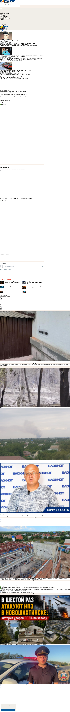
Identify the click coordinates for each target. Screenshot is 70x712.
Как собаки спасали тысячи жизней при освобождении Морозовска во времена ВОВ (14, 44)
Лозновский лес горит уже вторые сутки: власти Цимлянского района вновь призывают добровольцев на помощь (16, 364)
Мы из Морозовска (3, 46)
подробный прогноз (3, 296)
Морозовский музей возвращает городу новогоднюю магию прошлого (11, 73)
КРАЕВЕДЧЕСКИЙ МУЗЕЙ (4, 13)
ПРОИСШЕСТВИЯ (3, 21)
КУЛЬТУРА (2, 14)
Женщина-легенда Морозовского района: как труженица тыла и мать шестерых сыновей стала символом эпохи (18, 45)
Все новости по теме (3, 42)
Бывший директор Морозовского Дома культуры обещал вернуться (11, 60)
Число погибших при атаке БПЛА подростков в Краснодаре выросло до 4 (11, 585)
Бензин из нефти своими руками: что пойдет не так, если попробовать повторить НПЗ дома (30, 579)
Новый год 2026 (2, 61)
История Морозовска (3, 31)
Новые (1, 269)
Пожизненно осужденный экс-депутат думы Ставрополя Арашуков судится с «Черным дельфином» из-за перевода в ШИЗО (17, 589)
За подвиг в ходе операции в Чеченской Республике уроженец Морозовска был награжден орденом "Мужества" (18, 59)
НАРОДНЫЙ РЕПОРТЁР (4, 16)
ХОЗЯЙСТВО (2, 23)
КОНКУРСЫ (2, 12)
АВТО (1, 9)
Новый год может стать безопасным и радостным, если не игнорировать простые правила (15, 74)
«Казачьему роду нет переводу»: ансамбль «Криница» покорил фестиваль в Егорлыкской (47, 364)
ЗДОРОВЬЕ (2, 11)
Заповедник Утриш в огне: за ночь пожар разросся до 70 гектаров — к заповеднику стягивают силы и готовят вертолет (17, 592)
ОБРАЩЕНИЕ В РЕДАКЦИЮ (5, 18)
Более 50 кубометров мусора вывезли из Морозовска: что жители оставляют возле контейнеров (49, 578)
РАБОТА (6, 26)
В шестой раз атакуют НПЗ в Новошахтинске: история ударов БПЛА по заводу (11, 644)
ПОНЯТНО (8, 709)
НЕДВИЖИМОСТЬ (3, 17)
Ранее (9, 269)
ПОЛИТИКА (2, 20)
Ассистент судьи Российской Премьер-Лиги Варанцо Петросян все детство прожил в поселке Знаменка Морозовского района (21, 58)
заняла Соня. (7, 196)
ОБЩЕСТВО (2, 19)
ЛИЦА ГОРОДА (2, 15)
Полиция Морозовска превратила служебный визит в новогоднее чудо (11, 75)
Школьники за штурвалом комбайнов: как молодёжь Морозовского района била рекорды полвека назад (49, 589)
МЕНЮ (1, 8)
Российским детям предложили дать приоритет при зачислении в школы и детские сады (45, 515)
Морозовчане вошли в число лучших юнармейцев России (47, 587)
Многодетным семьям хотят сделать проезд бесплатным (9, 518)
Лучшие (5, 269)
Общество (1, 90)
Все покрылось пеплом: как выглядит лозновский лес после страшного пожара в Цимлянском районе (14, 407)
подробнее (8, 296)
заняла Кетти (7, 100)
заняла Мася (7, 167)
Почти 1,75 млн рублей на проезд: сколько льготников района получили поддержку (35, 644)
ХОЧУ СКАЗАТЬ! (3, 24)
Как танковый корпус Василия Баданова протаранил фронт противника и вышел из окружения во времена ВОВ (18, 43)
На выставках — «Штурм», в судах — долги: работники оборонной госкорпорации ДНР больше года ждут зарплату (16, 515)
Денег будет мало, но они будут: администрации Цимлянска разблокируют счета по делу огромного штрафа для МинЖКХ (17, 578)
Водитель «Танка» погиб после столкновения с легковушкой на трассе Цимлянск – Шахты (13, 684)
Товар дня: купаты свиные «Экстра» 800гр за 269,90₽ (19, 590)
